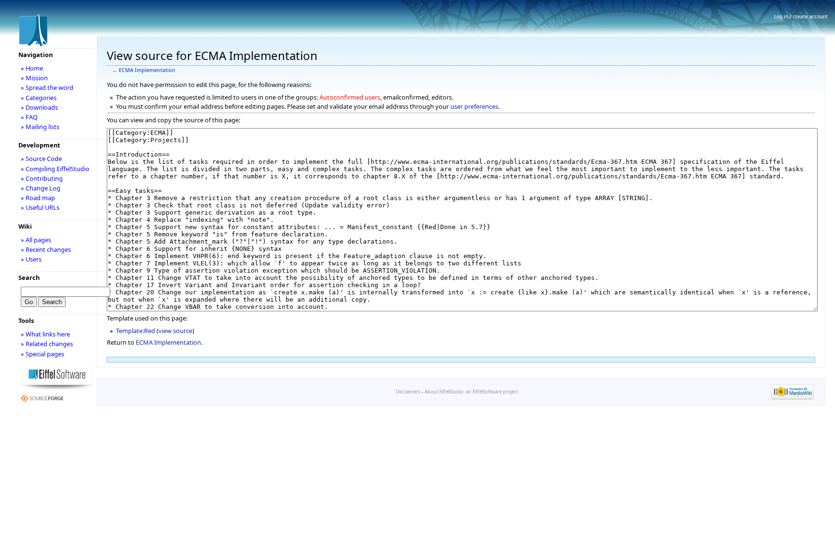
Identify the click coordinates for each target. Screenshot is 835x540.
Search (29, 277)
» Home (32, 68)
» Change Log (40, 188)
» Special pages (42, 354)
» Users (31, 259)
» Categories (39, 97)
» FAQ (29, 117)
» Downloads (39, 107)
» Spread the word (47, 87)
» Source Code (41, 158)
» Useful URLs (40, 207)
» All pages (36, 239)
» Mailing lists (40, 126)
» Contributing (42, 178)
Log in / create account (801, 16)
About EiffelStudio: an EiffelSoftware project (471, 392)
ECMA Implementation (147, 70)
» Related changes (47, 343)
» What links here (45, 334)
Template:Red (135, 330)
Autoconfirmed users (349, 97)
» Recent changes (46, 249)
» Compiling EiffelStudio (55, 168)
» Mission (34, 77)
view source (175, 330)
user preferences (474, 106)
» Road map (38, 197)
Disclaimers (408, 392)
